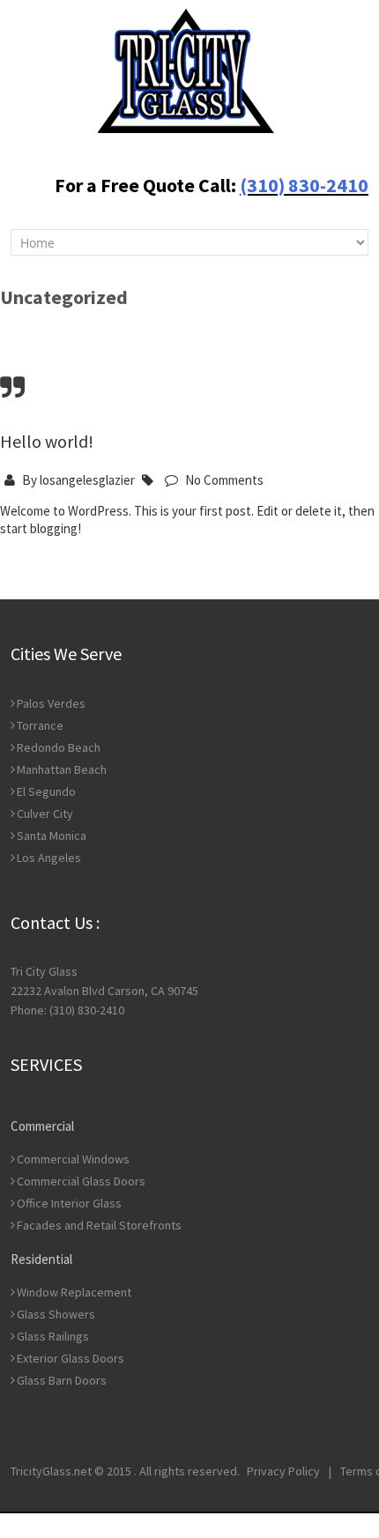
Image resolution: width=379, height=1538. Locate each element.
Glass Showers (56, 1314)
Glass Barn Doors (62, 1380)
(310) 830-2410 (304, 185)
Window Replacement (74, 1292)
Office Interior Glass (69, 1203)
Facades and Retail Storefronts (99, 1225)
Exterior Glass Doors (70, 1358)
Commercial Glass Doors (81, 1181)
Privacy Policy (283, 1471)
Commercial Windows (73, 1159)
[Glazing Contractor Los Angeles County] (186, 69)
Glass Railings (53, 1336)
